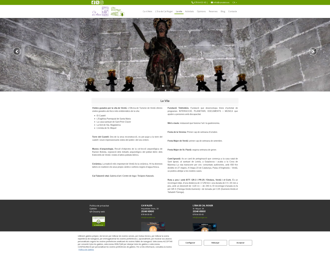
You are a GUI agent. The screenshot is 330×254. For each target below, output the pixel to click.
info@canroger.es (200, 217)
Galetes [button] (93, 208)
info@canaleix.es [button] (221, 2)
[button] (93, 3)
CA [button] (234, 2)
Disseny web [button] (98, 211)
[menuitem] (199, 2)
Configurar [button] (190, 242)
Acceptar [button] (241, 242)
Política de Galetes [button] (86, 249)
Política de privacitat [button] (99, 205)
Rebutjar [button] (215, 242)
